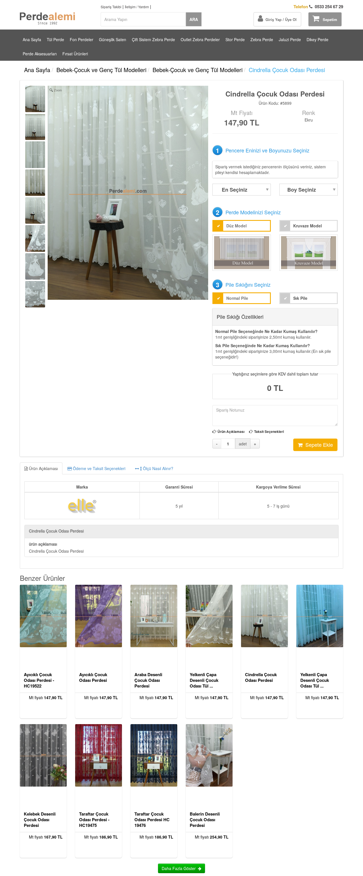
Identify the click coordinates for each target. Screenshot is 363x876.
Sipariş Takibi (111, 6)
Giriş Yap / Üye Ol (280, 19)
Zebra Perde (261, 39)
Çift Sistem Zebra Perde (153, 39)
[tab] (181, 468)
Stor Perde (235, 39)
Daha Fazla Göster (180, 868)
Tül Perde (55, 39)
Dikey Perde (317, 39)
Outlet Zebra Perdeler (200, 39)
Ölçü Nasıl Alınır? (157, 468)
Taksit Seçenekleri (269, 431)
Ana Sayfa (32, 39)
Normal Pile (237, 298)
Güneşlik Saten (112, 39)
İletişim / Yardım (137, 6)
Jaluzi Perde (290, 39)
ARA (193, 19)
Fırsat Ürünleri (75, 53)
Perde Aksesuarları (40, 53)
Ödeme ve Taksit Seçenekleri (98, 468)
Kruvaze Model (307, 226)
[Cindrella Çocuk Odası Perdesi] (35, 99)
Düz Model (236, 226)
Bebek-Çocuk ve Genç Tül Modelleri (101, 70)
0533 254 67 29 (318, 7)
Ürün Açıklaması (231, 431)
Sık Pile (300, 298)
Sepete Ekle (318, 444)
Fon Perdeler (81, 39)
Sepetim (328, 19)
